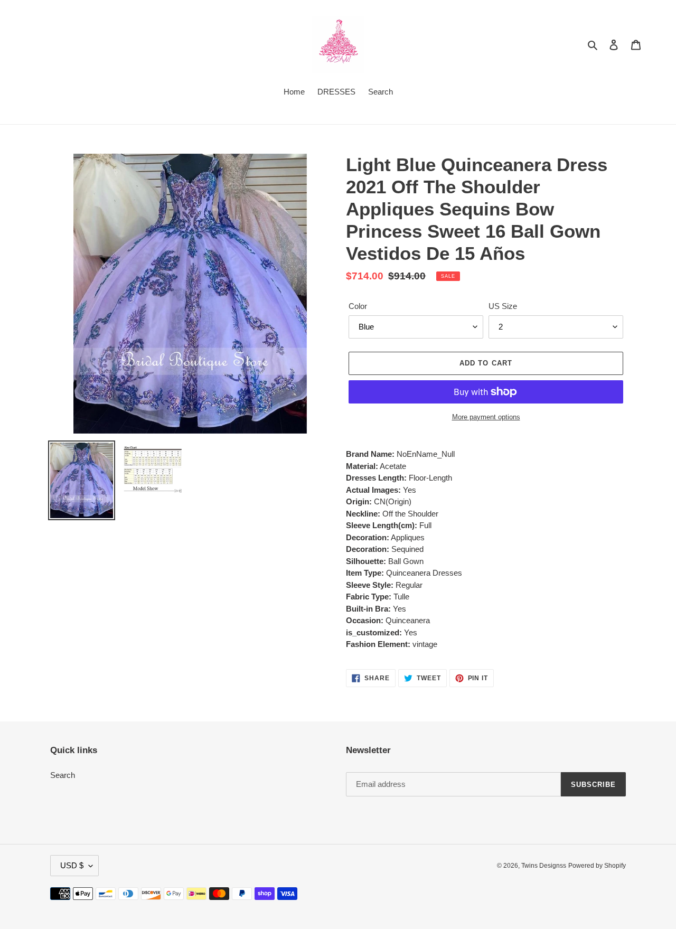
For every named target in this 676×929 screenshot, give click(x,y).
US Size (503, 306)
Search (62, 775)
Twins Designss (543, 865)
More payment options (486, 417)
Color (358, 306)
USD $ (71, 865)
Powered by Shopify (597, 865)
